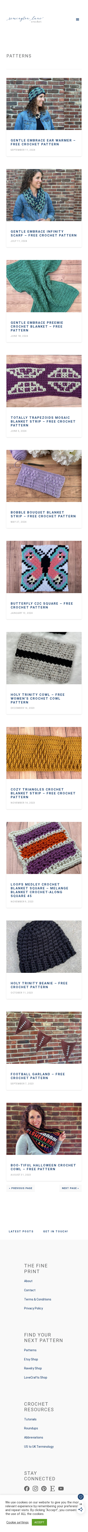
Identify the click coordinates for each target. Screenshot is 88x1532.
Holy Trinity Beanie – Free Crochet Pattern (39, 985)
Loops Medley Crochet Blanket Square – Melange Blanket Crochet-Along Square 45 (40, 890)
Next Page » (70, 1188)
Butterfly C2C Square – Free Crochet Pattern (42, 605)
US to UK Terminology (39, 1446)
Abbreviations (33, 1437)
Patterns (30, 1350)
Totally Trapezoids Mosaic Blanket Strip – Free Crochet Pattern (43, 421)
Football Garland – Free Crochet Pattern (38, 1076)
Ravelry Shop (33, 1368)
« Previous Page (20, 1188)
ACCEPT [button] (39, 1522)
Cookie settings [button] (17, 1522)
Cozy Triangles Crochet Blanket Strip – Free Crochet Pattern (43, 793)
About (28, 1281)
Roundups (31, 1428)
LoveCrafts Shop (35, 1377)
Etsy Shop (31, 1359)
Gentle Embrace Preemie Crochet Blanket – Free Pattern (37, 326)
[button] (63, 19)
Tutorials (30, 1419)
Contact (29, 1290)
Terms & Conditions (37, 1299)
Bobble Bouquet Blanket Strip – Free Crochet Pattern (43, 514)
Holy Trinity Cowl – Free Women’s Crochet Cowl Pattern (38, 698)
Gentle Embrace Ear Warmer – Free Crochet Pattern (43, 142)
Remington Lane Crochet (25, 19)
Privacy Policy (33, 1308)
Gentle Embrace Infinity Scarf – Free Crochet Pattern (44, 233)
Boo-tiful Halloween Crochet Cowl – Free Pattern (43, 1167)
